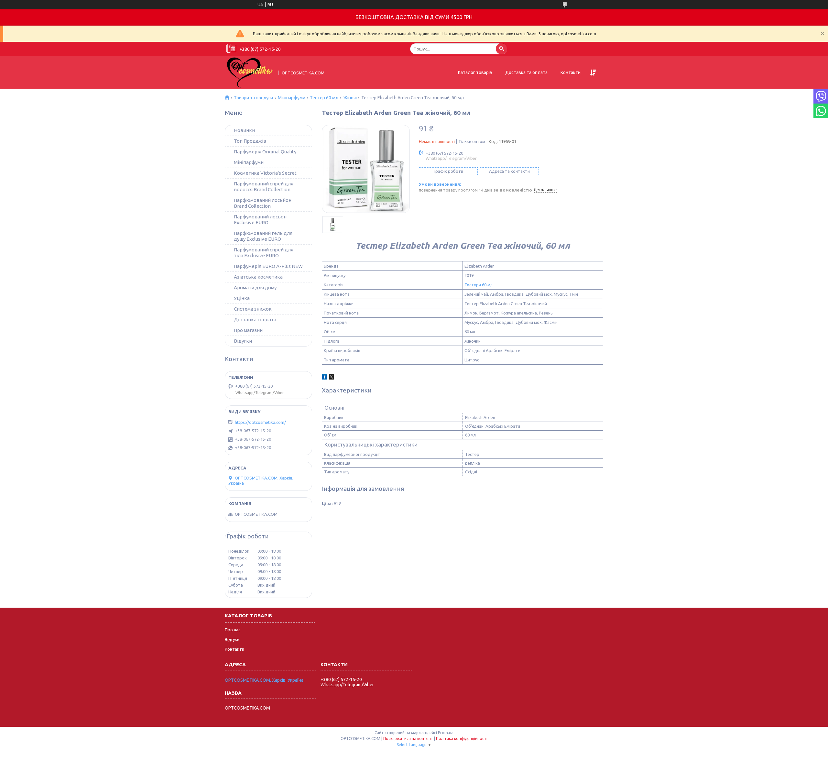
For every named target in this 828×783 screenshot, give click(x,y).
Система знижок (253, 309)
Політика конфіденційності (461, 738)
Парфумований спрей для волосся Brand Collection (263, 186)
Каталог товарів (475, 72)
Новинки (244, 130)
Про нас (232, 629)
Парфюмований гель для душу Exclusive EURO (263, 236)
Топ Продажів (250, 141)
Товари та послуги (253, 97)
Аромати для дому (255, 287)
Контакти (571, 72)
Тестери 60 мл (478, 284)
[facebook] (324, 378)
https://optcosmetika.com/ (260, 422)
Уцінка (242, 298)
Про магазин (248, 330)
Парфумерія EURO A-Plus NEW (268, 266)
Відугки (243, 341)
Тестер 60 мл (324, 97)
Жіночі (350, 97)
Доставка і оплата (255, 319)
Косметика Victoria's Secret (265, 173)
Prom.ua (445, 733)
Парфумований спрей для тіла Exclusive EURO (263, 252)
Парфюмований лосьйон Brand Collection (262, 203)
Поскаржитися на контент (408, 738)
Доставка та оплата (526, 72)
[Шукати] (501, 48)
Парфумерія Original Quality (265, 151)
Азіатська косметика (258, 277)
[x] (331, 378)
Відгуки (232, 639)
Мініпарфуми (291, 97)
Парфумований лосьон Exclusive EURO (260, 219)
